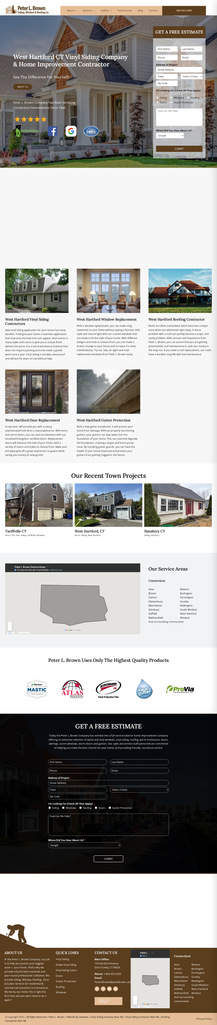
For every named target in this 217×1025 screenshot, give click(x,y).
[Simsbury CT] (178, 485)
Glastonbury (156, 601)
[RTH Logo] (26, 126)
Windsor (185, 617)
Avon (151, 589)
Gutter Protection (184, 102)
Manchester (155, 605)
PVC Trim (16, 535)
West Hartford (94, 535)
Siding (163, 97)
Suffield (153, 613)
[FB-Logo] (52, 127)
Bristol (152, 593)
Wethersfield (156, 617)
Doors (163, 102)
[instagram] (103, 988)
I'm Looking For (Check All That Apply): (178, 92)
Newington (186, 605)
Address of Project (167, 64)
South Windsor (188, 609)
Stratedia (83, 1016)
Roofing (195, 97)
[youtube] (109, 988)
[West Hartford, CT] (108, 485)
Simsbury (155, 535)
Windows (179, 97)
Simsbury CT (154, 531)
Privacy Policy (204, 1018)
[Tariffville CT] (39, 485)
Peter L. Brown (56, 1016)
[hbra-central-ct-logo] (91, 126)
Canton (153, 597)
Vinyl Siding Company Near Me (107, 1016)
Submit (179, 148)
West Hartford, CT (90, 531)
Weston (184, 589)
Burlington (186, 593)
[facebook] (97, 988)
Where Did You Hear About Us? (175, 130)
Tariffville (31, 535)
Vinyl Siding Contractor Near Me (142, 1016)
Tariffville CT (16, 531)
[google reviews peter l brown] (71, 127)
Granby (184, 601)
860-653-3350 (184, 10)
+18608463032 (12, 951)
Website (71, 1016)
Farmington (186, 597)
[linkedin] (115, 988)
